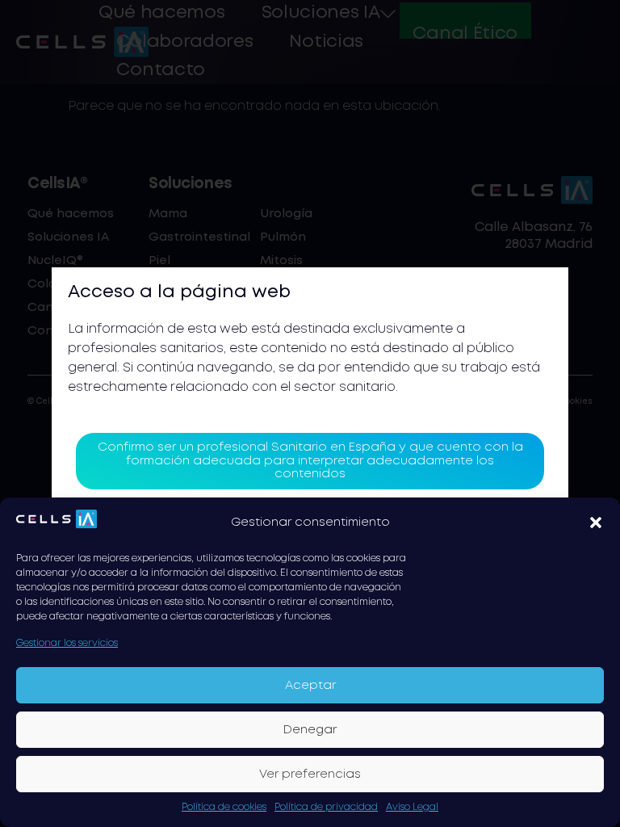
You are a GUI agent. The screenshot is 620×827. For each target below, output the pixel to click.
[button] (596, 522)
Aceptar (310, 685)
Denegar (310, 730)
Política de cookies (224, 807)
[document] (310, 413)
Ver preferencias (310, 774)
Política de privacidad (326, 807)
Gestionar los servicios (67, 643)
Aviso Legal (412, 807)
